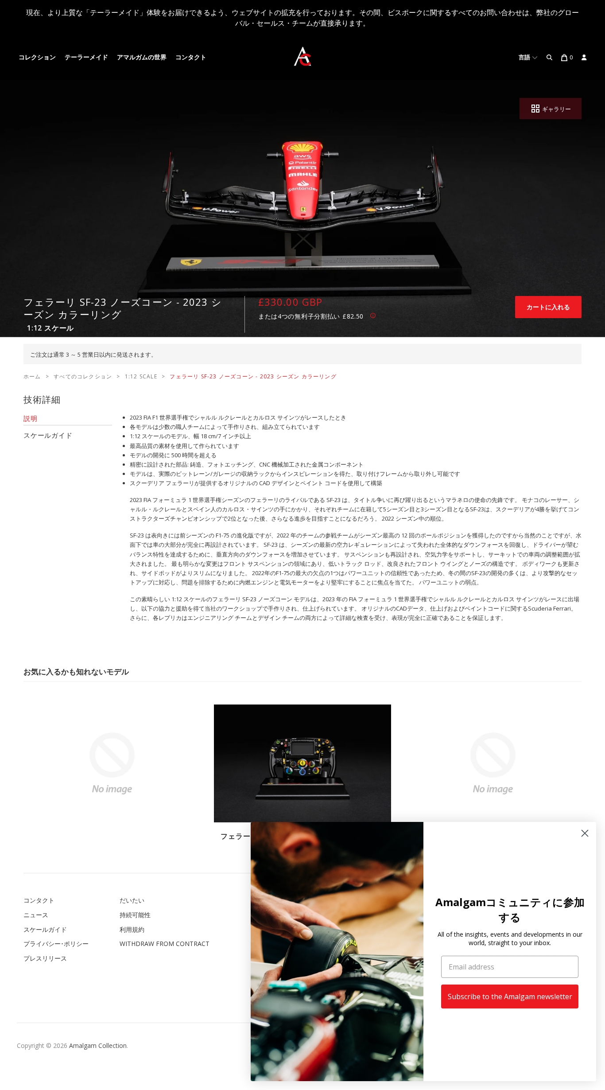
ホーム (32, 376)
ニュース (35, 915)
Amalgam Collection (98, 1045)
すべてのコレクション (83, 376)
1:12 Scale (141, 376)
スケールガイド (45, 929)
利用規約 (132, 929)
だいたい (132, 900)
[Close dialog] (585, 833)
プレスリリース (45, 958)
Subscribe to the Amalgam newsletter (510, 996)
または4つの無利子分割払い (311, 316)
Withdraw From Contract (164, 943)
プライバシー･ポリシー (56, 943)
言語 (525, 57)
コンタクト (190, 57)
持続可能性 (135, 915)
